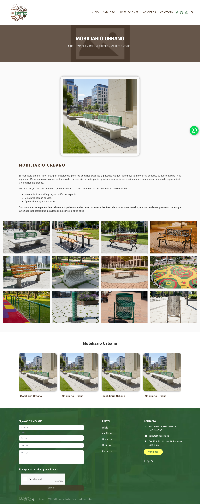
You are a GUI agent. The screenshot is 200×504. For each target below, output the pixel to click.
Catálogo (109, 12)
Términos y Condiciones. (45, 469)
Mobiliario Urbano (98, 46)
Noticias (106, 445)
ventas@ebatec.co (159, 435)
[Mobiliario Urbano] (38, 372)
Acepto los (40, 469)
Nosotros (149, 12)
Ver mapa (153, 451)
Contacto (166, 12)
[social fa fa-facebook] (177, 12)
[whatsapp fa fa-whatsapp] (186, 12)
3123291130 (168, 426)
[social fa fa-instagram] (181, 12)
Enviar (51, 487)
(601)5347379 (156, 430)
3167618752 (154, 426)
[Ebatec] (19, 12)
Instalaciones (128, 12)
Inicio (95, 12)
